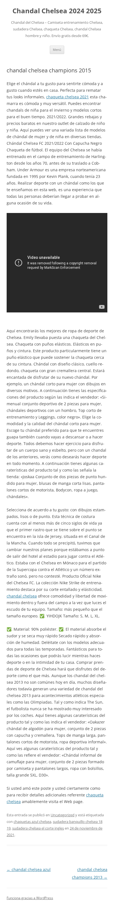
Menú (57, 50)
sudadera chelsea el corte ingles (38, 828)
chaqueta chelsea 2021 (67, 96)
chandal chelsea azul (29, 869)
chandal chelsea (22, 596)
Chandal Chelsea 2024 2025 (57, 11)
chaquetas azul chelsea (32, 821)
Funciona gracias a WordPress (30, 898)
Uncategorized (62, 814)
